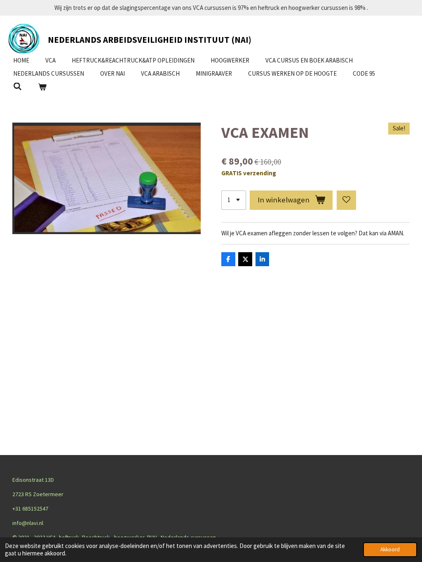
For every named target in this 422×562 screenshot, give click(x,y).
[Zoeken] (17, 87)
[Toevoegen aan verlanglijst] (346, 200)
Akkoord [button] (390, 549)
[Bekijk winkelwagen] (42, 87)
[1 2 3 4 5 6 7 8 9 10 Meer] (233, 200)
